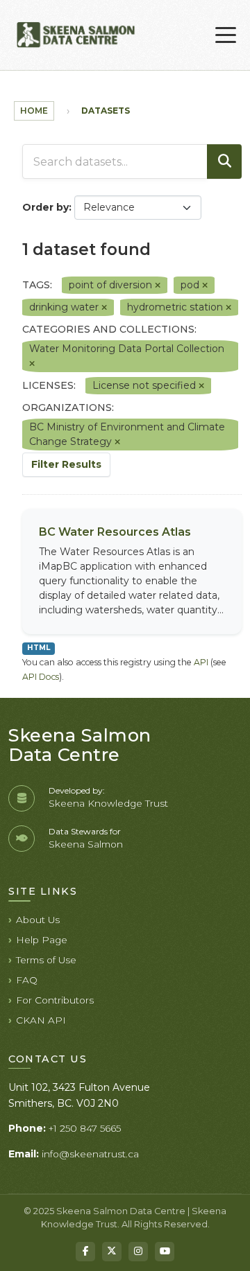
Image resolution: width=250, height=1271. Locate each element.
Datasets (105, 110)
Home (34, 110)
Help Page (41, 939)
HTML (38, 647)
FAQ (27, 979)
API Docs (40, 677)
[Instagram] (138, 1251)
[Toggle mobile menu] (225, 35)
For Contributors (55, 1000)
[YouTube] (164, 1251)
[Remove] (157, 285)
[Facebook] (85, 1251)
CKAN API (41, 1020)
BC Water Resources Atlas (115, 531)
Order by (45, 207)
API (201, 662)
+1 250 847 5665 (85, 1128)
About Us (38, 919)
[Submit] (224, 161)
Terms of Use (46, 959)
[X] (112, 1251)
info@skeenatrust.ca (90, 1153)
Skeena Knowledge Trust (108, 803)
